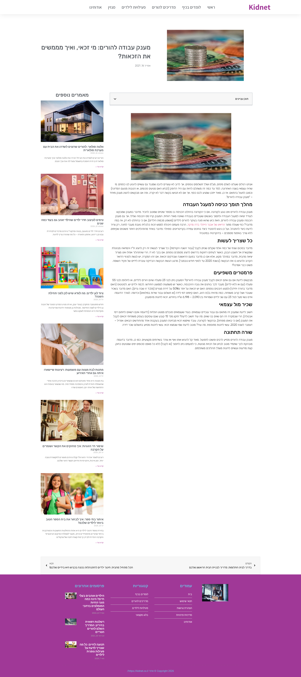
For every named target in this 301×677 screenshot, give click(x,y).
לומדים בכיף (191, 7)
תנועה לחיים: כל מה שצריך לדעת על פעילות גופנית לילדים (92, 649)
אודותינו (95, 7)
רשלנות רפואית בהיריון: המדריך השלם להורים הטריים (94, 627)
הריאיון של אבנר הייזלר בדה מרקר (206, 224)
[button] (115, 99)
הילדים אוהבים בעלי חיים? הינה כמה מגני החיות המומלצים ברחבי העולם (91, 602)
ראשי (211, 7)
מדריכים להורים (164, 7)
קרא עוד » (99, 167)
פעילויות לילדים (134, 7)
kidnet (259, 7)
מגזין (111, 7)
